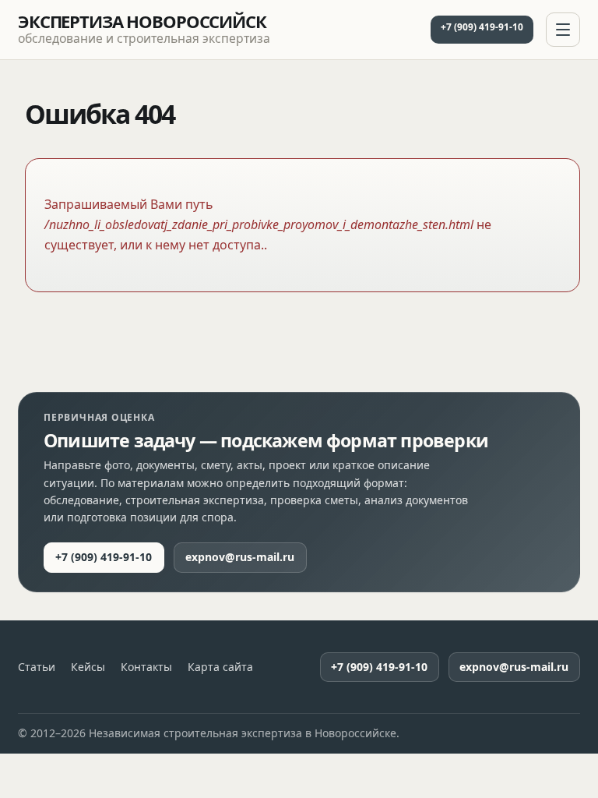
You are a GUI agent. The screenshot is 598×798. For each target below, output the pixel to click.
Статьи (36, 667)
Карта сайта (220, 667)
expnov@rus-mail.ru (239, 556)
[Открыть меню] (563, 29)
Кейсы (88, 667)
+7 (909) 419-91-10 (482, 27)
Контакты (146, 667)
